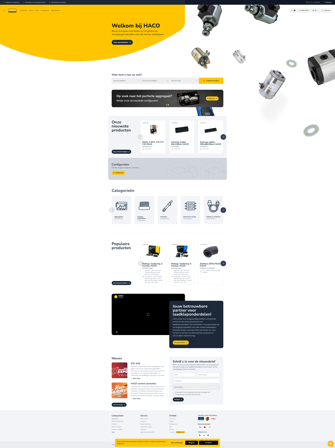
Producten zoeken (212, 81)
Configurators (119, 173)
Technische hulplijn (146, 427)
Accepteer (208, 443)
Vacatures (172, 432)
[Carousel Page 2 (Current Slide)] (168, 104)
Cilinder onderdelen (117, 421)
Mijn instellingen (177, 443)
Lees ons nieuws (118, 404)
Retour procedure (145, 424)
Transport (143, 429)
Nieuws (171, 429)
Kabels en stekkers (117, 429)
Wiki (213, 98)
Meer (113, 432)
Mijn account (144, 418)
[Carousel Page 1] (166, 104)
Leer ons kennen (121, 42)
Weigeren (191, 443)
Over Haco (172, 418)
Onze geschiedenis (179, 342)
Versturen (177, 399)
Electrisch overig (116, 427)
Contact (171, 421)
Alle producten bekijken (120, 152)
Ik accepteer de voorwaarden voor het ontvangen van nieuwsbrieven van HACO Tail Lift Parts (192, 393)
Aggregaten (115, 418)
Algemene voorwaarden (147, 432)
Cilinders (114, 424)
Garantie (143, 421)
